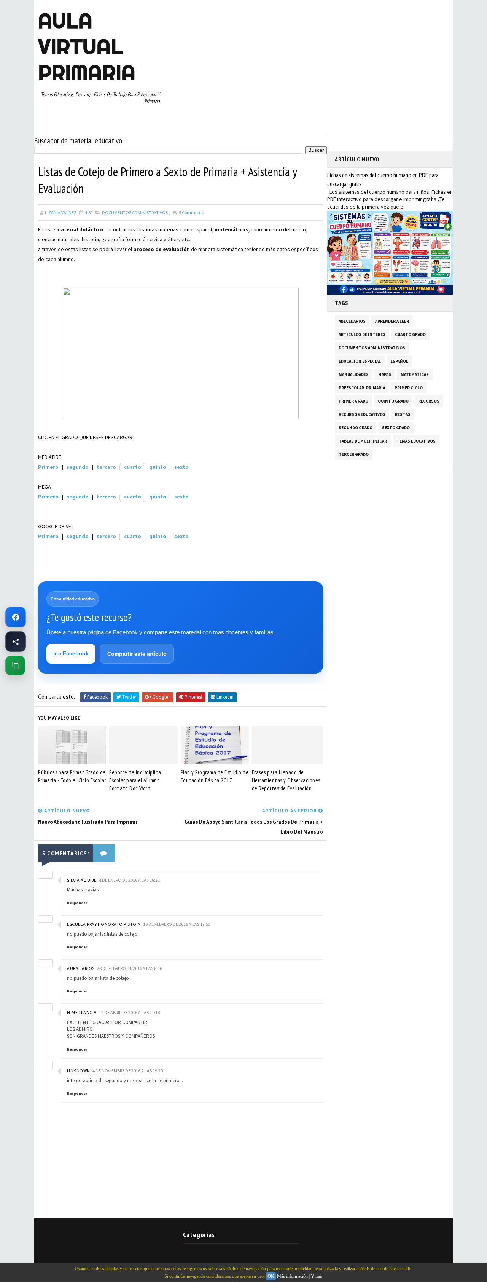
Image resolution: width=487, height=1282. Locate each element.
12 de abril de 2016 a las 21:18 (129, 1012)
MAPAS (384, 374)
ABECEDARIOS (352, 321)
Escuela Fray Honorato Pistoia (104, 924)
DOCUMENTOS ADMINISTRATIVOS (135, 212)
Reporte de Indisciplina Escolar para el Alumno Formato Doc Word (135, 780)
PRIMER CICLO (409, 387)
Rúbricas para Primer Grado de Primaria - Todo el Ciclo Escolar (72, 776)
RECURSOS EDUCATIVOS (362, 414)
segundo (78, 466)
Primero (48, 466)
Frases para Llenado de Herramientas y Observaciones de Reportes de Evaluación (286, 780)
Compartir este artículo (137, 654)
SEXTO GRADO (396, 427)
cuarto (132, 466)
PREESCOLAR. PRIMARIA (362, 387)
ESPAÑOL (399, 361)
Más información (292, 1276)
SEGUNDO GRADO (355, 427)
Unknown (78, 1070)
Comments (191, 212)
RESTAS (403, 414)
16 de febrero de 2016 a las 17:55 (176, 924)
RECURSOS (428, 401)
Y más (317, 1276)
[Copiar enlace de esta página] (15, 665)
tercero (107, 466)
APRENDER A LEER (392, 321)
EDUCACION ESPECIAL (360, 361)
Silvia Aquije (82, 880)
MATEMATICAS (415, 374)
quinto (157, 466)
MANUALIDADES (354, 374)
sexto (181, 466)
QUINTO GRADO (393, 401)
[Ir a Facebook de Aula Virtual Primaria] (15, 617)
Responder (77, 902)
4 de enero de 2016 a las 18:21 (129, 880)
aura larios (81, 968)
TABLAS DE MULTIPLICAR (363, 441)
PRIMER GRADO (353, 401)
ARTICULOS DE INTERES (362, 334)
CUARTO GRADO (410, 334)
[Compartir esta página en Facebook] (15, 641)
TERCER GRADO (354, 454)
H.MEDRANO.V (82, 1012)
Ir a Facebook (71, 653)
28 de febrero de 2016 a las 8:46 (129, 968)
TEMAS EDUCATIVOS (416, 441)
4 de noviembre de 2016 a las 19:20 (127, 1070)
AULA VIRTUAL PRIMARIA (86, 46)
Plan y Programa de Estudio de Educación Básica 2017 (215, 776)
